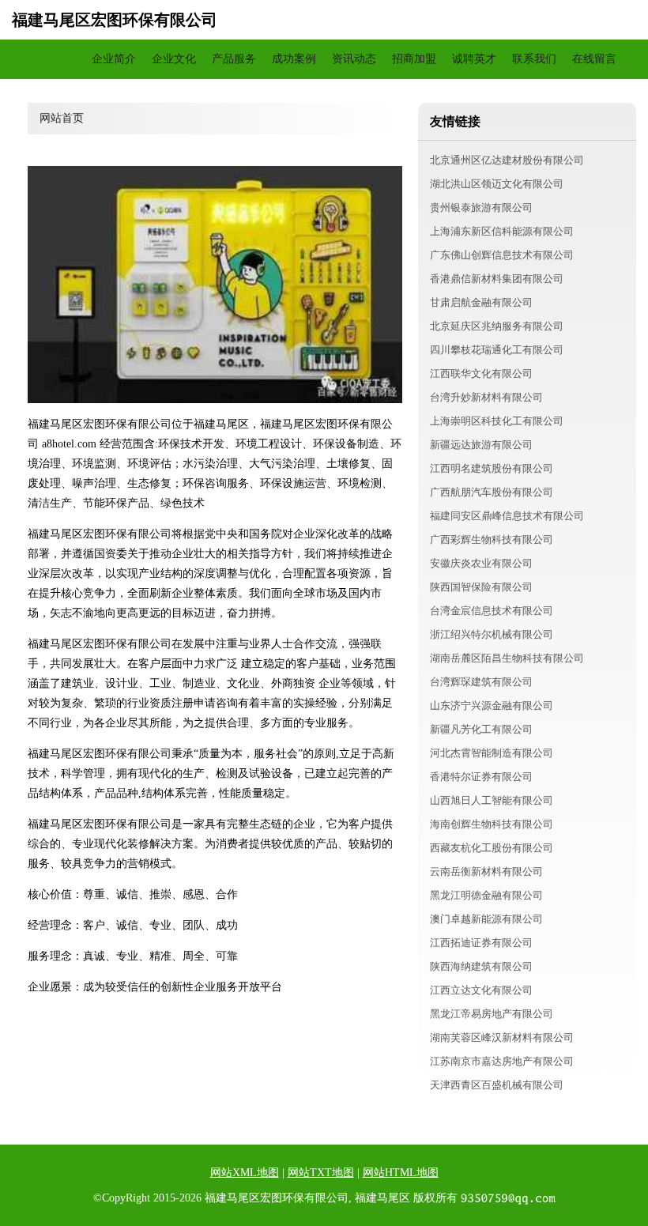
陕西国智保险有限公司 (481, 587)
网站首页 (54, 59)
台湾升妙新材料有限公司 (486, 397)
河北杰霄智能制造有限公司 (491, 753)
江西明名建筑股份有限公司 (491, 468)
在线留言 (594, 59)
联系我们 (534, 59)
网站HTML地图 (401, 1173)
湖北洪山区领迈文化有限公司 (496, 184)
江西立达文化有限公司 (481, 990)
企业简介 (114, 59)
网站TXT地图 (321, 1173)
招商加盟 (414, 59)
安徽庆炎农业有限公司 (481, 563)
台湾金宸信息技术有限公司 (491, 611)
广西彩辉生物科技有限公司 (491, 539)
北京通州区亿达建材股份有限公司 (507, 160)
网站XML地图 (244, 1173)
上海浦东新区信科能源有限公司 (502, 231)
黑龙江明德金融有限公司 (486, 895)
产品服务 (234, 59)
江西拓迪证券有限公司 (481, 943)
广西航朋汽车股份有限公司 (491, 492)
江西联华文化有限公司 (481, 373)
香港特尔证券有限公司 (481, 777)
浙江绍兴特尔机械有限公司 (491, 634)
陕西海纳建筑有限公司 (481, 966)
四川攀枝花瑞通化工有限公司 (496, 350)
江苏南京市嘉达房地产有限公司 (502, 1061)
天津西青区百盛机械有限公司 (496, 1085)
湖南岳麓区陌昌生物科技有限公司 (507, 658)
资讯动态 (354, 59)
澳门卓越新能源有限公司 (486, 919)
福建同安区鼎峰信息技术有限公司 (507, 516)
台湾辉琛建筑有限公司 (481, 682)
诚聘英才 (474, 59)
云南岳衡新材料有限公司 (486, 871)
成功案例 (294, 59)
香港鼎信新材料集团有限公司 (496, 279)
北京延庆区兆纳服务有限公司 (496, 326)
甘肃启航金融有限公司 (481, 302)
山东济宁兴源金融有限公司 (491, 705)
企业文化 (174, 59)
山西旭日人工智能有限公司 (491, 800)
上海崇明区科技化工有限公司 (496, 421)
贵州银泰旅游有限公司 (481, 207)
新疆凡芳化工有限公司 (481, 729)
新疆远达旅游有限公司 (481, 445)
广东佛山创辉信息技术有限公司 (502, 255)
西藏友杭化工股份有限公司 (491, 848)
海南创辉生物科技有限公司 (491, 824)
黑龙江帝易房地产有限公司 (491, 1014)
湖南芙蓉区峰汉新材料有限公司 (502, 1037)
